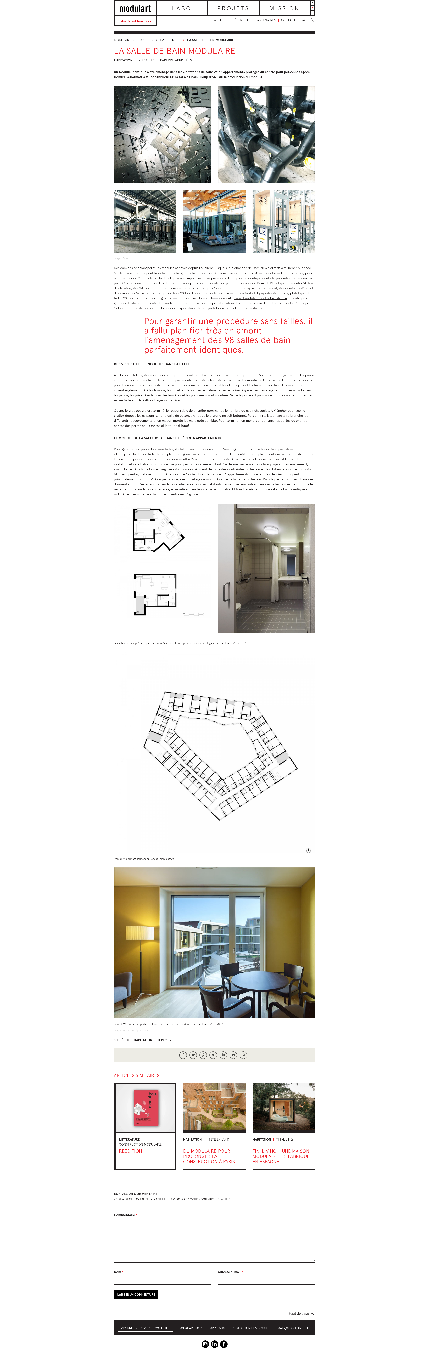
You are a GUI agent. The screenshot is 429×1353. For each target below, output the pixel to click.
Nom (119, 1272)
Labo (182, 8)
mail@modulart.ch (293, 1328)
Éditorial (243, 20)
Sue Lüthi (121, 1040)
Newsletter (220, 20)
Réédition (130, 1151)
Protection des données (251, 1328)
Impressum (217, 1328)
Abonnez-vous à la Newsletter (145, 1328)
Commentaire (125, 1215)
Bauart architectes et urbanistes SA (260, 298)
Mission (284, 8)
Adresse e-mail (230, 1272)
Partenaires (266, 20)
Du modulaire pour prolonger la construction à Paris (209, 1156)
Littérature (129, 1139)
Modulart (122, 40)
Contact (288, 20)
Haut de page (299, 1313)
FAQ (303, 20)
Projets (233, 8)
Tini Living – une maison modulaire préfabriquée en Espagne (282, 1156)
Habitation (169, 40)
